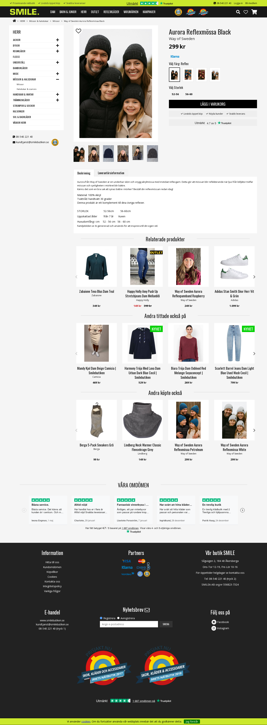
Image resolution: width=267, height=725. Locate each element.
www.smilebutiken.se (52, 620)
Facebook (223, 622)
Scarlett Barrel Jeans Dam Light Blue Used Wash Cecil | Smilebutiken (234, 373)
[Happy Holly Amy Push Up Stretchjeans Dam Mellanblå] (142, 266)
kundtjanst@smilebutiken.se (32, 142)
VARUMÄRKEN (131, 11)
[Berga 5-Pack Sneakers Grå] (96, 420)
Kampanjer (149, 11)
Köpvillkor (52, 572)
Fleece (16, 57)
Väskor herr (19, 122)
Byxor (16, 45)
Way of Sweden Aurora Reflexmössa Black (84, 21)
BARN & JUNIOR (68, 11)
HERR (84, 11)
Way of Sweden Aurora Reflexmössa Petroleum (188, 447)
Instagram (223, 628)
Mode (16, 73)
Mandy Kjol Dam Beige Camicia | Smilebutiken (96, 370)
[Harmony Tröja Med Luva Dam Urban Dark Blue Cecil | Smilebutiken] (142, 343)
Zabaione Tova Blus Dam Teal (96, 291)
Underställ (19, 62)
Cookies (52, 576)
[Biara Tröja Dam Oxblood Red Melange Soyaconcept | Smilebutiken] (188, 343)
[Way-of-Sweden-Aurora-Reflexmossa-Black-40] (115, 83)
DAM (52, 11)
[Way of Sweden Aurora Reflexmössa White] (234, 420)
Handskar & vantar (23, 94)
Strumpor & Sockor (24, 105)
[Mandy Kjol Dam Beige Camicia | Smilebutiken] (96, 343)
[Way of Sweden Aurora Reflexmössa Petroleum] (188, 420)
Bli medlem (251, 3)
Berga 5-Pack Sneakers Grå (97, 445)
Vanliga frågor (52, 591)
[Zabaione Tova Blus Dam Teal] (96, 266)
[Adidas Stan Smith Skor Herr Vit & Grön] (234, 266)
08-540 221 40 (224, 3)
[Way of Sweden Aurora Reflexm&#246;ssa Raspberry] (201, 74)
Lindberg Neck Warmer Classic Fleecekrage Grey (142, 447)
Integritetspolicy (52, 586)
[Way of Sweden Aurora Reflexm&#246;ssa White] (215, 74)
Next (254, 277)
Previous (76, 277)
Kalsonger (18, 111)
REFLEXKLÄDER (111, 11)
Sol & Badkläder (22, 117)
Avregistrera (128, 618)
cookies (85, 721)
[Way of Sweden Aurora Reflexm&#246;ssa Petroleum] (188, 74)
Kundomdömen (52, 567)
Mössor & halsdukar (38, 21)
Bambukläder (20, 68)
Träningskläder (21, 100)
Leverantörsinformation (111, 173)
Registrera (109, 618)
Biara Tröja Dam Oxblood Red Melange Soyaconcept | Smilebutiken (188, 373)
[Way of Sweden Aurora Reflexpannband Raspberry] (188, 266)
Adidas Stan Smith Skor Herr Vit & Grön (234, 293)
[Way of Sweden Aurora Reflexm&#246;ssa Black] (174, 74)
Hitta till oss (52, 562)
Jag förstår (192, 721)
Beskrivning (83, 173)
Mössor (56, 21)
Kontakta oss (52, 581)
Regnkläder (19, 51)
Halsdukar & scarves (26, 89)
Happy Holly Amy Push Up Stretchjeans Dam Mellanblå (142, 293)
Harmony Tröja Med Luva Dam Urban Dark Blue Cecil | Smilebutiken (142, 373)
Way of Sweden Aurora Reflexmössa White (234, 447)
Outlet (95, 11)
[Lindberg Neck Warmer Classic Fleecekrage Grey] (142, 420)
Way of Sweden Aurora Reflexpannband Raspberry (188, 293)
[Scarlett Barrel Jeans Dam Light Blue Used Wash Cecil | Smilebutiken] (234, 343)
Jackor (16, 40)
